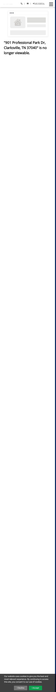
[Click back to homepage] (8, 3)
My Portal (40, 3)
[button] (51, 4)
